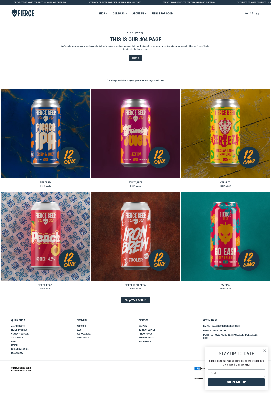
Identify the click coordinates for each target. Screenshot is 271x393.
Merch (14, 345)
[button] (251, 13)
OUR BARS (119, 13)
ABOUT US (138, 13)
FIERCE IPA (46, 182)
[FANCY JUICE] (135, 133)
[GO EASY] (225, 236)
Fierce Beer (24, 368)
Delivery (143, 326)
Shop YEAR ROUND (135, 300)
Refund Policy (146, 341)
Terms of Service (147, 330)
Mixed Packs (17, 353)
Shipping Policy (146, 337)
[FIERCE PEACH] (45, 236)
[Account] (246, 13)
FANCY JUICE (135, 182)
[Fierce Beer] (22, 13)
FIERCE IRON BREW (135, 285)
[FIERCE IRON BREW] (135, 236)
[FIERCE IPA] (45, 133)
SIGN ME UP (236, 382)
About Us (81, 326)
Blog (79, 330)
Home (135, 57)
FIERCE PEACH (45, 285)
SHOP (102, 13)
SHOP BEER (198, 378)
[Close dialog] (264, 350)
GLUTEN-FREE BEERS (20, 334)
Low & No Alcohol (20, 349)
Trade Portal (83, 337)
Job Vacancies (84, 334)
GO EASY (225, 285)
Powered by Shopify (22, 371)
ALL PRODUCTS (18, 326)
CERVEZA (225, 182)
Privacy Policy (146, 334)
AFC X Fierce (17, 337)
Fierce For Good (162, 13)
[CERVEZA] (225, 133)
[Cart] (257, 13)
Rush (13, 341)
